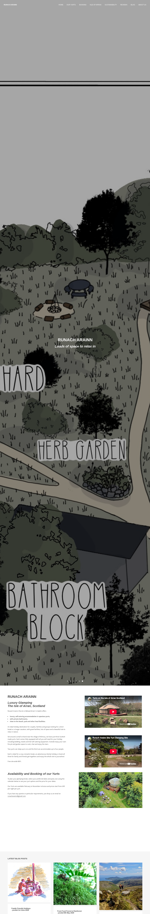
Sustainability (111, 5)
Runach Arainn (10, 5)
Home (61, 5)
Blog (133, 5)
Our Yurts (71, 5)
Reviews (123, 5)
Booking (82, 5)
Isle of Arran (95, 5)
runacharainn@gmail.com (17, 796)
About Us (142, 5)
